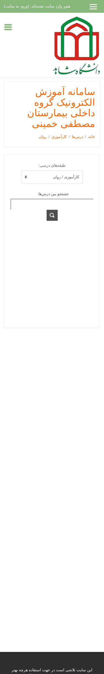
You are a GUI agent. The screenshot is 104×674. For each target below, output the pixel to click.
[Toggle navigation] (8, 27)
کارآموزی (59, 136)
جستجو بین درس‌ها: (53, 194)
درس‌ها (77, 136)
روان (43, 136)
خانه (91, 136)
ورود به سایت (16, 6)
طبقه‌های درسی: (52, 165)
